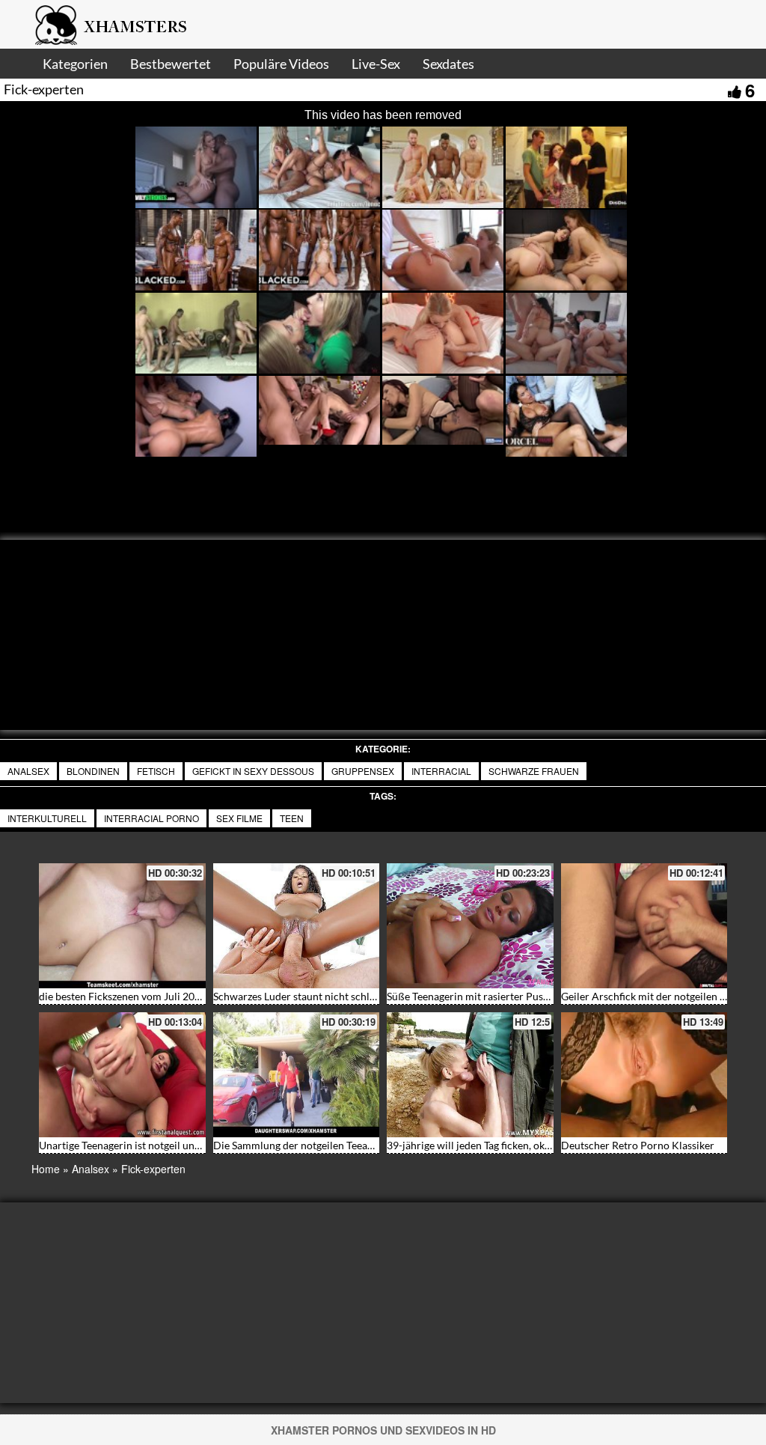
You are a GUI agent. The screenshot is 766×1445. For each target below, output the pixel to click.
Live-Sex (376, 63)
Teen (292, 818)
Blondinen (93, 770)
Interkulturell (47, 818)
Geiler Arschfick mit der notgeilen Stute (652, 996)
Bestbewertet (170, 63)
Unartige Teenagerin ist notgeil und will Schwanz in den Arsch (181, 1145)
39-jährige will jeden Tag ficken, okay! (473, 1145)
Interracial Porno (151, 818)
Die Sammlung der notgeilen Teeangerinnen (313, 1145)
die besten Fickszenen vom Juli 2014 (122, 996)
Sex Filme (239, 818)
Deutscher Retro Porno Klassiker (637, 1145)
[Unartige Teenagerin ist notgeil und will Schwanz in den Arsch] (122, 1074)
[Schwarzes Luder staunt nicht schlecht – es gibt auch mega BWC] (296, 925)
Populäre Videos (281, 63)
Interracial (441, 770)
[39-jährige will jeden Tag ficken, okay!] (470, 1074)
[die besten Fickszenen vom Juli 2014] (122, 925)
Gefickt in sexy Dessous (253, 770)
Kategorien (75, 63)
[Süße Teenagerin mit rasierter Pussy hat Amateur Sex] (470, 925)
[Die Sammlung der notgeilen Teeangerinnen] (296, 1074)
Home (45, 1168)
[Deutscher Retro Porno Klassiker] (644, 1074)
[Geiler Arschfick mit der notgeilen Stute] (644, 925)
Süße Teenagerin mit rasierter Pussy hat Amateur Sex (509, 996)
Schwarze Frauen (533, 770)
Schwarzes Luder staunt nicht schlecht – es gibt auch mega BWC (361, 996)
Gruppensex (362, 770)
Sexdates (448, 63)
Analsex (28, 770)
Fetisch (156, 770)
